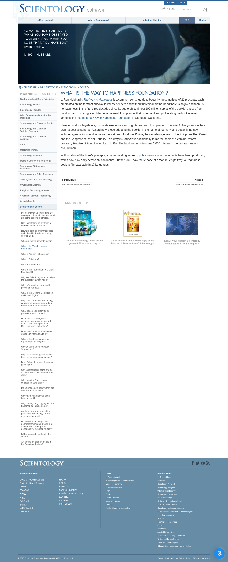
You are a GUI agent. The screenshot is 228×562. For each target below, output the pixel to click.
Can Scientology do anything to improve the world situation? (36, 224)
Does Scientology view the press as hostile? (37, 363)
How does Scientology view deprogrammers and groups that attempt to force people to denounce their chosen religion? (37, 425)
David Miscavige (164, 498)
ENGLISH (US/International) (32, 480)
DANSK (23, 487)
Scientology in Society (31, 207)
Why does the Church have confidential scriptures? (34, 381)
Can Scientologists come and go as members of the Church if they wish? (37, 372)
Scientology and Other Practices (36, 174)
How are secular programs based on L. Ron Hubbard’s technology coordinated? (37, 233)
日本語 (22, 498)
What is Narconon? (30, 264)
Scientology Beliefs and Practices (120, 480)
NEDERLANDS (26, 508)
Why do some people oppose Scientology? (35, 348)
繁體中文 (23, 505)
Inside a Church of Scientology (35, 161)
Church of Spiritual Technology (35, 196)
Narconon (161, 529)
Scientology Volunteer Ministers (170, 508)
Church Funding (28, 201)
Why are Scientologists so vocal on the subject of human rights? (38, 278)
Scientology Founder (30, 110)
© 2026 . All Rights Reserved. (45, 558)
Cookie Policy (178, 558)
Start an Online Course (167, 505)
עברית (23, 493)
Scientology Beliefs (30, 104)
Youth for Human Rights (167, 542)
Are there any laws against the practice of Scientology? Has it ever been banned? (35, 413)
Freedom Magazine (165, 515)
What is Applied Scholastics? (35, 254)
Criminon (161, 525)
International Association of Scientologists (175, 511)
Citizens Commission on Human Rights (174, 546)
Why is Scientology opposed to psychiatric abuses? (36, 286)
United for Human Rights (168, 539)
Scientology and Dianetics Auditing (33, 137)
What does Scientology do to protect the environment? (35, 312)
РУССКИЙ (24, 501)
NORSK (62, 483)
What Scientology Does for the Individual (35, 116)
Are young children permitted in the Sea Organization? (36, 443)
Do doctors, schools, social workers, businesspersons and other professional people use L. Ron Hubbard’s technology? (36, 322)
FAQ (187, 20)
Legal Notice (205, 558)
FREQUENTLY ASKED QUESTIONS (41, 87)
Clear (23, 144)
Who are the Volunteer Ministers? (37, 241)
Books (202, 20)
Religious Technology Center (34, 190)
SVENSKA (63, 487)
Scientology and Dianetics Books (37, 123)
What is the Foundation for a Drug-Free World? (37, 271)
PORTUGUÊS (65, 504)
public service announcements (158, 155)
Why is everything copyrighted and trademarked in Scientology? (38, 404)
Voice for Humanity (114, 484)
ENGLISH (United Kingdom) (32, 483)
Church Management (30, 185)
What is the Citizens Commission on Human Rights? (37, 294)
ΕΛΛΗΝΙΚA (64, 497)
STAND (160, 518)
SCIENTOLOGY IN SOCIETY (75, 87)
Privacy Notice (164, 558)
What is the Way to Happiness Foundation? (35, 247)
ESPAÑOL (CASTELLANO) (71, 493)
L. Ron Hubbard (45, 20)
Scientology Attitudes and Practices (33, 167)
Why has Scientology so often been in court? (35, 397)
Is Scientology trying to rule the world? (36, 435)
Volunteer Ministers (152, 20)
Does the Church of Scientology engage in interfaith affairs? (36, 332)
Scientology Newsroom (167, 494)
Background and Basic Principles (37, 99)
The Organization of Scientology (36, 179)
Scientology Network (166, 484)
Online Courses (112, 498)
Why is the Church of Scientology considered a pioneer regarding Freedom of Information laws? (37, 303)
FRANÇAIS (24, 490)
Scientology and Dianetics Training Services (33, 129)
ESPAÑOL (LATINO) (68, 490)
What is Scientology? (98, 20)
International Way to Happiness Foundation (104, 117)
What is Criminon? (30, 259)
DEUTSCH (24, 511)
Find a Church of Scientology (118, 508)
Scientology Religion (166, 487)
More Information (113, 501)
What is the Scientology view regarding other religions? (35, 340)
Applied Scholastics (165, 532)
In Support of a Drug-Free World (171, 536)
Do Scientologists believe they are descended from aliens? (37, 389)
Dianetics (161, 480)
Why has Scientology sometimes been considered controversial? (37, 355)
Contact (109, 505)
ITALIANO (63, 500)
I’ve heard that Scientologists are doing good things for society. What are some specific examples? (38, 215)
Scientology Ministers (31, 155)
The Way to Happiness (98, 99)
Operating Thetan (29, 150)
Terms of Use (192, 558)
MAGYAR (63, 480)
